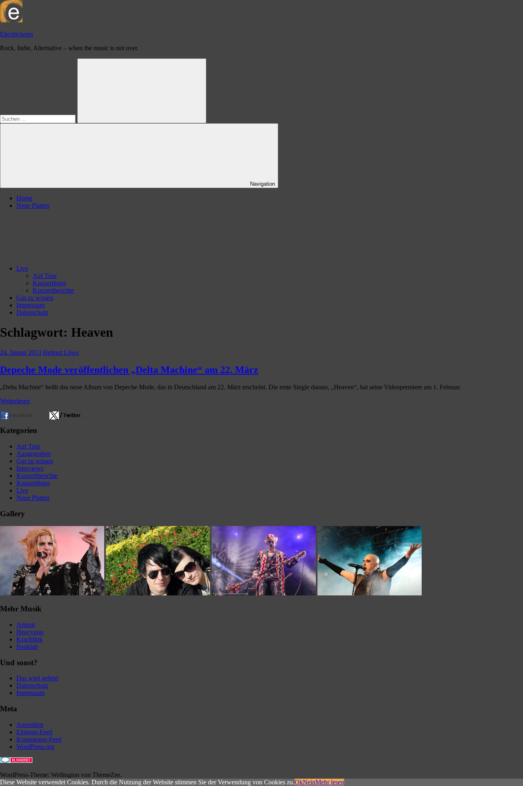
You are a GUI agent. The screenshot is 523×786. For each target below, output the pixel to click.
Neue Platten (32, 205)
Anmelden (29, 724)
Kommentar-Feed (39, 739)
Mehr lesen (329, 782)
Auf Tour (45, 275)
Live (22, 268)
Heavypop (29, 631)
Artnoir (25, 624)
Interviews (29, 468)
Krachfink (29, 639)
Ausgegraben (33, 453)
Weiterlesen (15, 400)
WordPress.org (35, 746)
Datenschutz (32, 312)
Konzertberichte (53, 290)
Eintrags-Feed (34, 731)
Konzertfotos (49, 283)
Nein (309, 782)
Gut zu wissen (34, 297)
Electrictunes (16, 34)
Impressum (30, 305)
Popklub (27, 646)
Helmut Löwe (61, 352)
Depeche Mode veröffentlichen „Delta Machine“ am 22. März (129, 369)
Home (24, 198)
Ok (299, 782)
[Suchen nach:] (38, 118)
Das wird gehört (37, 678)
